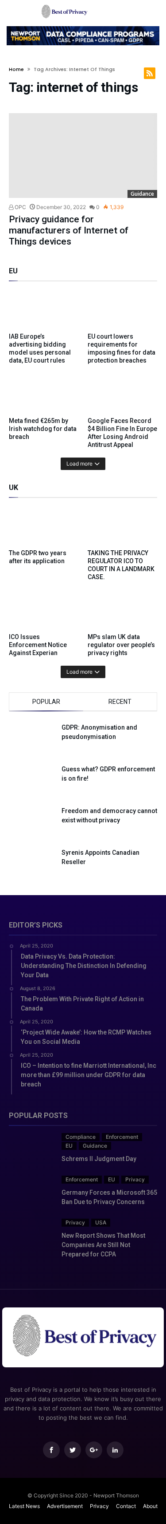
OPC (19, 207)
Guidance (142, 193)
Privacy (135, 1179)
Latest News (24, 1506)
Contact (126, 1506)
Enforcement (122, 1136)
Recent (119, 701)
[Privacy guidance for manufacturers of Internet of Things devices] (83, 155)
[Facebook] (51, 1450)
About (150, 1506)
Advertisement (65, 1506)
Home (16, 69)
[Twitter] (72, 1450)
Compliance (81, 1136)
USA (100, 1222)
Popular (46, 701)
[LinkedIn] (115, 1450)
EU (69, 1145)
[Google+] (93, 1450)
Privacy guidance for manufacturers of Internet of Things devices (68, 230)
